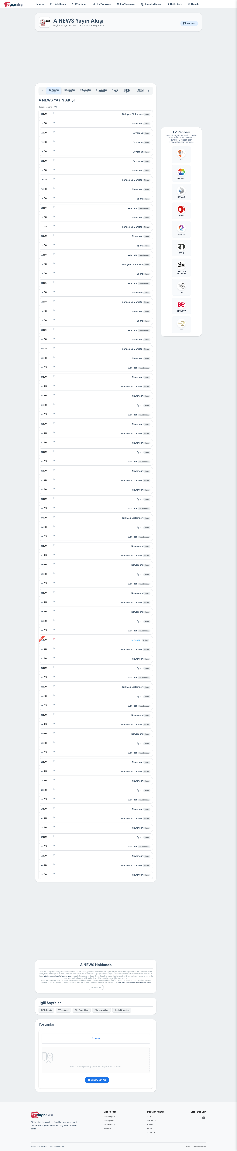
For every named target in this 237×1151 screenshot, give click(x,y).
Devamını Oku (96, 987)
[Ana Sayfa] (14, 4)
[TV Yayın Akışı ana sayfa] (42, 1114)
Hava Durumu (144, 208)
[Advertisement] (95, 59)
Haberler (107, 1128)
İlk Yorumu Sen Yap (97, 1080)
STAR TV (151, 1132)
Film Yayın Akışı (101, 1010)
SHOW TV (151, 1120)
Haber (147, 114)
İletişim (187, 1147)
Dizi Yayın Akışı (81, 1010)
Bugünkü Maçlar (122, 1010)
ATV (149, 1116)
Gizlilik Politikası (200, 1147)
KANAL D (151, 1124)
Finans (146, 180)
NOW (149, 1128)
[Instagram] (203, 1117)
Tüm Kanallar (109, 1124)
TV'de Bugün (46, 1010)
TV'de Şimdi (63, 1010)
